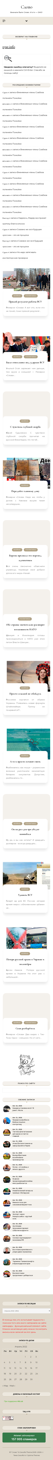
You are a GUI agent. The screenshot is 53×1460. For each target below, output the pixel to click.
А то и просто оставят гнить (25, 761)
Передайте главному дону (25, 491)
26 (10, 1379)
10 (36, 1362)
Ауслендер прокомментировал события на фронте (20, 1228)
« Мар (5, 1386)
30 (31, 1379)
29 (26, 1379)
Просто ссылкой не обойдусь (25, 693)
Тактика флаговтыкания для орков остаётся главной (22, 1134)
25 (5, 1379)
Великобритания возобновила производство (19, 1157)
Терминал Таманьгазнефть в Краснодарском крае (23, 1262)
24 (36, 1374)
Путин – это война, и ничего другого (21, 1168)
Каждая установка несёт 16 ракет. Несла (23, 1109)
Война (17, 296)
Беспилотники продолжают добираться (23, 1274)
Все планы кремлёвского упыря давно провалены (22, 1251)
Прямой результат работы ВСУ (25, 301)
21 (20, 1374)
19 (10, 1374)
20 (15, 1374)
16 (31, 1368)
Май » (12, 1386)
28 (21, 1379)
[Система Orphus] (8, 61)
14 (21, 1368)
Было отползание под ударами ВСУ (25, 362)
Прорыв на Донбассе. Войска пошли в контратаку (21, 1122)
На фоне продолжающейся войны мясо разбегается (22, 1181)
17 (36, 1368)
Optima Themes (33, 1455)
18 (5, 1374)
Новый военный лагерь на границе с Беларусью (23, 1192)
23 (31, 1374)
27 (15, 1379)
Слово (26, 7)
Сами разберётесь (25, 1028)
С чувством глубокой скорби (25, 426)
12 (10, 1368)
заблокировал (24, 1438)
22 (26, 1374)
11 (4, 1368)
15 (26, 1368)
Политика (31, 296)
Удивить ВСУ (25, 895)
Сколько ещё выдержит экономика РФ (22, 1239)
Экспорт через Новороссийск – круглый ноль (22, 1216)
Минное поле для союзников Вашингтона (22, 1203)
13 (15, 1368)
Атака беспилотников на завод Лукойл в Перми (22, 1145)
